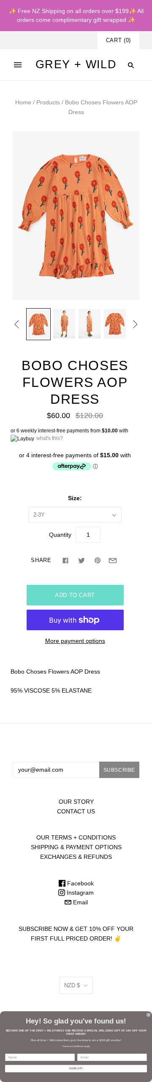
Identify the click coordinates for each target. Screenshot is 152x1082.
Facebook (79, 883)
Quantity (60, 534)
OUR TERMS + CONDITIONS (76, 837)
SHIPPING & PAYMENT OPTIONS (76, 847)
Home (23, 102)
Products (48, 102)
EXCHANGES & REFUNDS (76, 856)
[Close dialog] (148, 1015)
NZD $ (72, 985)
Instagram (79, 892)
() (118, 40)
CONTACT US (76, 811)
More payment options (75, 640)
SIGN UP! (76, 1068)
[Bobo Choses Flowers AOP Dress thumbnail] (38, 324)
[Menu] (18, 65)
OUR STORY (76, 801)
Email (79, 902)
